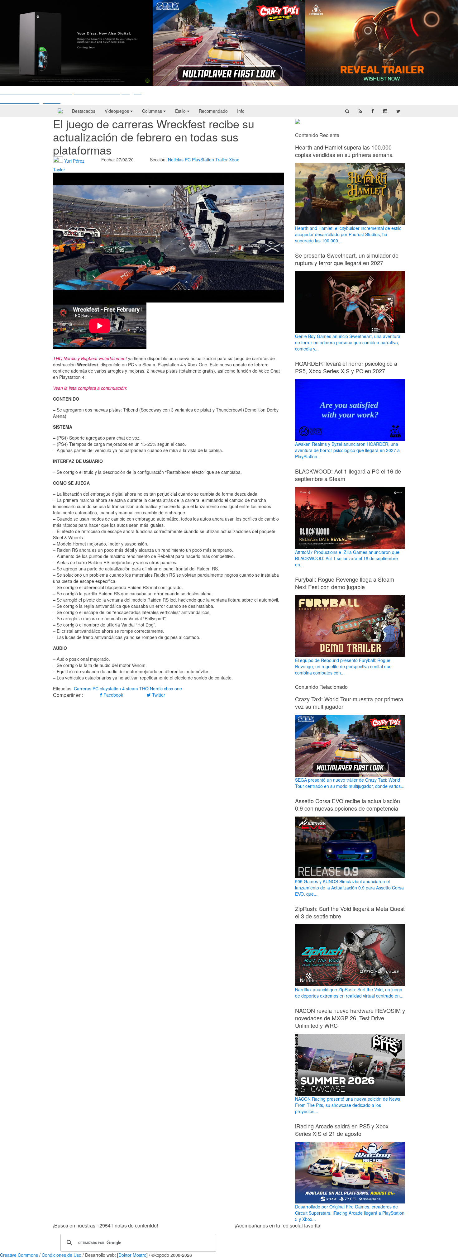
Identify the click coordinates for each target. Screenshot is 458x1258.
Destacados (83, 111)
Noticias (176, 159)
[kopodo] (60, 111)
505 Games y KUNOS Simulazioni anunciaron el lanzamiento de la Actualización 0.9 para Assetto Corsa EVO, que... (349, 887)
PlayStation (203, 159)
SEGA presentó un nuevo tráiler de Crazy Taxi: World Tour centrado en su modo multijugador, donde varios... (349, 783)
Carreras (82, 688)
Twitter (158, 695)
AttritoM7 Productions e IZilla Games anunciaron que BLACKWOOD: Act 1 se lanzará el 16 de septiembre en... (347, 558)
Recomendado (213, 111)
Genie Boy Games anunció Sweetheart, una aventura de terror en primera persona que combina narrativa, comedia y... (347, 342)
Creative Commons (19, 1255)
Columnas (152, 111)
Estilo (181, 111)
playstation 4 (112, 688)
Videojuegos (117, 111)
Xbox (234, 159)
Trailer (221, 159)
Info (241, 111)
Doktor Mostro (132, 1255)
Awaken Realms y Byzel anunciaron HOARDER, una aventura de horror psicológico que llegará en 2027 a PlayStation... (347, 450)
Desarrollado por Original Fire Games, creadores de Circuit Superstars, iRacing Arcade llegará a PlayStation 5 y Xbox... (349, 1212)
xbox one (173, 688)
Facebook (112, 695)
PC (188, 159)
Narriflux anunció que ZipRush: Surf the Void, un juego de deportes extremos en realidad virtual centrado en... (349, 992)
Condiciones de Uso (61, 1255)
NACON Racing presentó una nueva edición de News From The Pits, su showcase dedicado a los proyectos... (347, 1105)
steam (132, 688)
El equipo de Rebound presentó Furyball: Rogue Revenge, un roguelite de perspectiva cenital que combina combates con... (343, 666)
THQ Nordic (151, 688)
